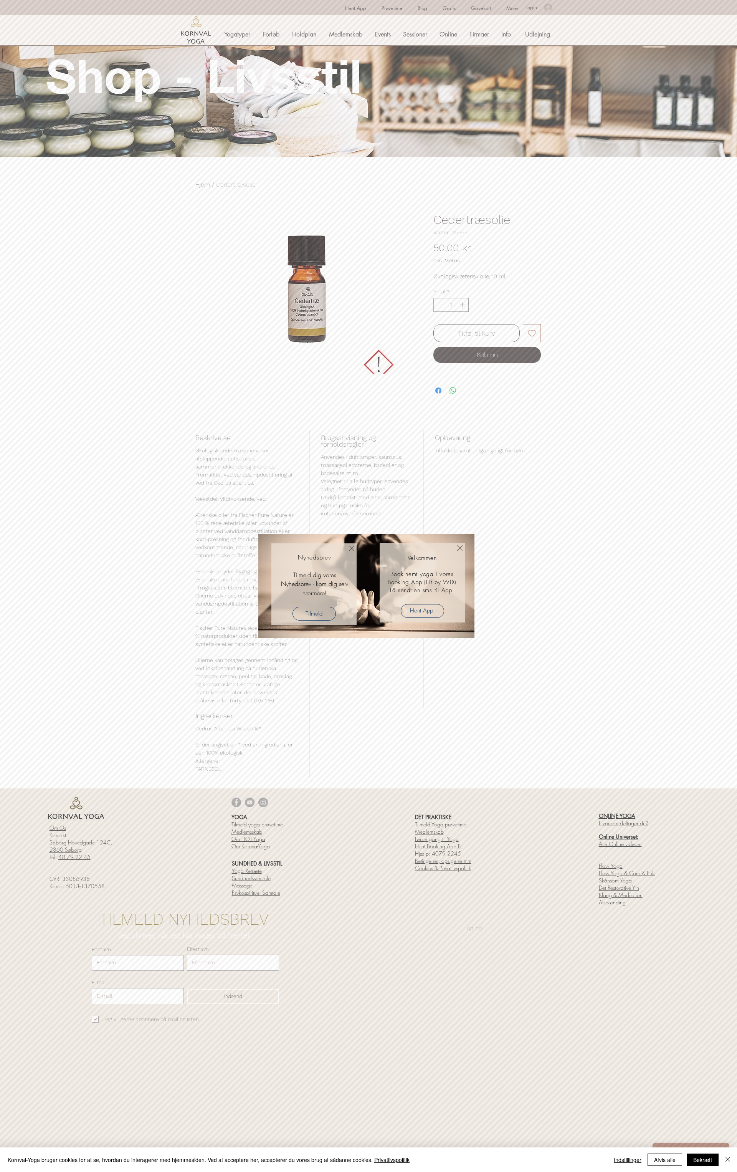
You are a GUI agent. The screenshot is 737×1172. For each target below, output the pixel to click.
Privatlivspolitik (392, 1160)
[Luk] (727, 1160)
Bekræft (702, 1160)
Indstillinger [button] (627, 1160)
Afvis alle (665, 1160)
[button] (351, 548)
